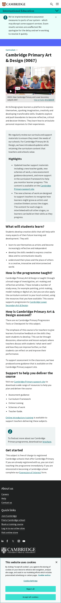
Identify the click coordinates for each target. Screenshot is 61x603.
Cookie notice (44, 575)
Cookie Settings (30, 581)
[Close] (56, 562)
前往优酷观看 (49, 100)
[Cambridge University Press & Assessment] (18, 554)
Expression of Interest (30, 472)
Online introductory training (19, 417)
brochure (47, 441)
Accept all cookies (30, 597)
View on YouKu (39, 100)
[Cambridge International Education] (13, 3)
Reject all (30, 589)
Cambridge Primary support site (29, 381)
